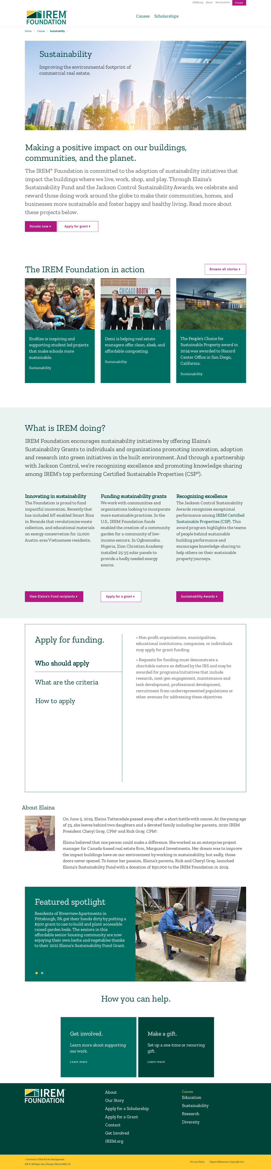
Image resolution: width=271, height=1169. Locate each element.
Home (28, 31)
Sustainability (57, 31)
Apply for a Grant (121, 1116)
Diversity (190, 1122)
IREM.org (197, 2)
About (209, 2)
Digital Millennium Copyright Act (226, 1161)
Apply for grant (76, 226)
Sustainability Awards (198, 596)
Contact (112, 1124)
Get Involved (117, 1133)
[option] (135, 934)
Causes (143, 16)
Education (191, 1097)
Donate (239, 2)
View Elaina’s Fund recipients (52, 596)
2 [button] (43, 974)
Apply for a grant (119, 596)
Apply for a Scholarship (127, 1108)
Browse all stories (224, 269)
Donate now (39, 226)
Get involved (222, 2)
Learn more (78, 1062)
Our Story (114, 1100)
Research (190, 1113)
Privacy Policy (197, 1161)
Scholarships (166, 16)
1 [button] (37, 974)
